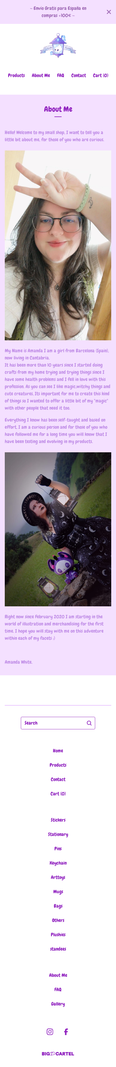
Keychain (58, 863)
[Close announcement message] (109, 12)
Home (58, 751)
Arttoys (58, 877)
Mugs (58, 891)
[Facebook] (66, 1031)
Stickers (58, 820)
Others (58, 920)
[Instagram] (50, 1031)
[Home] (58, 45)
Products (16, 75)
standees (58, 949)
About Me (41, 75)
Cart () (100, 75)
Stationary (58, 834)
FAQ (60, 75)
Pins (58, 848)
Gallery (58, 1004)
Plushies (58, 934)
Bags (58, 906)
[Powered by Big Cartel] (58, 1053)
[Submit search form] (89, 723)
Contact (78, 75)
